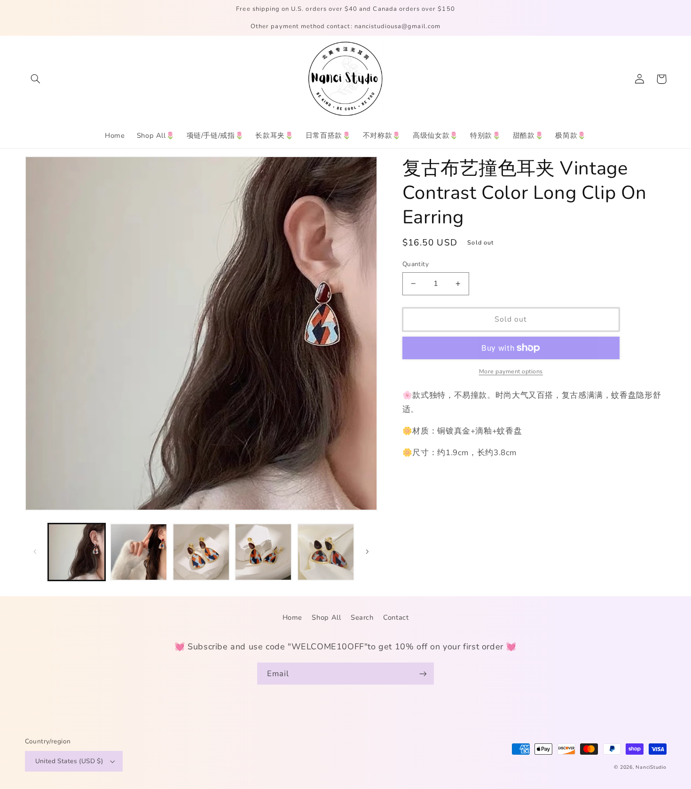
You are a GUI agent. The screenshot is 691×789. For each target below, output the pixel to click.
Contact (395, 617)
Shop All (326, 617)
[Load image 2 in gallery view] (138, 552)
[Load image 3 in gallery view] (201, 552)
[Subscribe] (423, 673)
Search (362, 617)
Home (293, 617)
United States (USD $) (69, 761)
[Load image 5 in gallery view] (325, 552)
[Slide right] (367, 552)
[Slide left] (35, 552)
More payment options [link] (511, 371)
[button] (36, 79)
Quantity (415, 264)
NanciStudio (651, 767)
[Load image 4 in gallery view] (263, 552)
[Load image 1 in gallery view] (76, 552)
